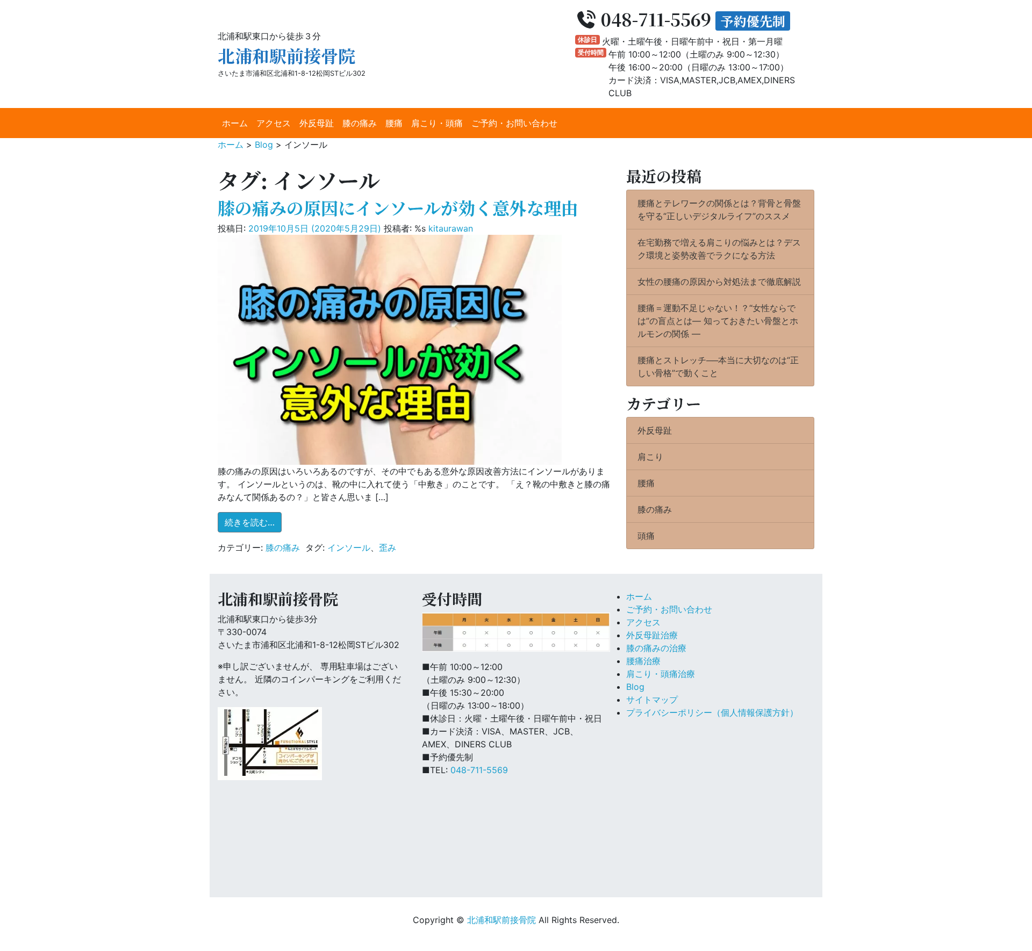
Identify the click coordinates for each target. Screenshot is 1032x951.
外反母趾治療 (652, 635)
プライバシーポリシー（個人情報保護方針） (712, 712)
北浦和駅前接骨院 (286, 55)
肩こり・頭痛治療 (660, 673)
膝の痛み (359, 123)
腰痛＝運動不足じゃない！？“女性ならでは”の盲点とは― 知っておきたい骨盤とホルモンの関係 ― (717, 320)
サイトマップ (652, 699)
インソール (348, 547)
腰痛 (394, 123)
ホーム (235, 123)
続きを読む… (253, 522)
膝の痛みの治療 (656, 648)
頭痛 (646, 535)
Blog (635, 686)
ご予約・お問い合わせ (514, 123)
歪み (387, 547)
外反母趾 (316, 123)
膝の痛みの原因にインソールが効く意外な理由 (398, 207)
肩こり (650, 456)
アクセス (273, 123)
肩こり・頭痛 (437, 123)
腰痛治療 (643, 660)
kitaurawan (450, 228)
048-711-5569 (479, 770)
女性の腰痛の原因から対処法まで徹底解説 (719, 281)
